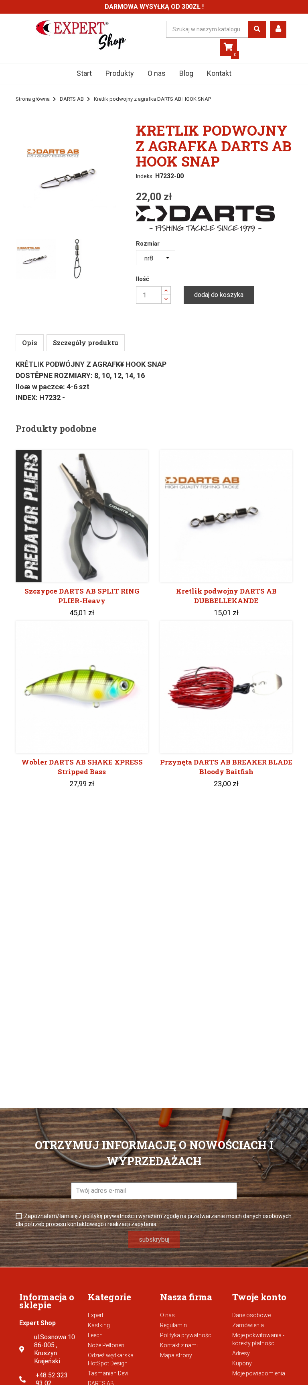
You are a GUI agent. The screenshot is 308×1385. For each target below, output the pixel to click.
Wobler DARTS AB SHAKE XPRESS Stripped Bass (82, 766)
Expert (95, 1315)
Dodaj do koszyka (218, 295)
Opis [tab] (29, 342)
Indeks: (145, 176)
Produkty (119, 73)
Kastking (99, 1325)
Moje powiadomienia (258, 1373)
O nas (157, 73)
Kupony (242, 1363)
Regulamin (173, 1325)
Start (84, 73)
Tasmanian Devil (109, 1373)
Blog (186, 73)
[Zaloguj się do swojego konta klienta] (278, 29)
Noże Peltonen (106, 1345)
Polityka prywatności (186, 1335)
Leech (95, 1335)
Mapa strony (176, 1355)
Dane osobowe (251, 1315)
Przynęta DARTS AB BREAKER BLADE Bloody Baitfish (226, 766)
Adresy (241, 1353)
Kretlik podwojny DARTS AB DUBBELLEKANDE (226, 595)
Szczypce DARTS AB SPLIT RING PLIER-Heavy (81, 595)
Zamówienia (248, 1325)
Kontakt (219, 73)
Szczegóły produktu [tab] (85, 342)
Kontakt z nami (179, 1345)
